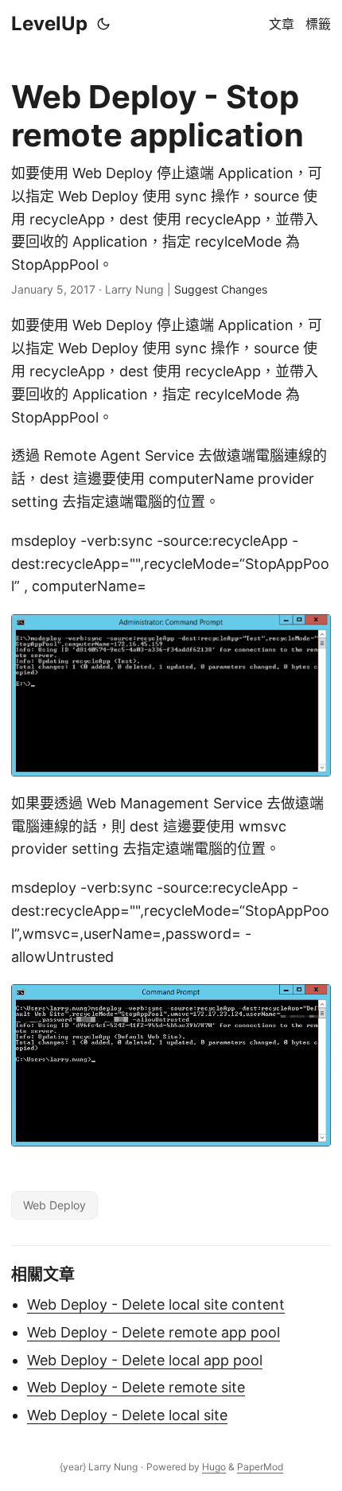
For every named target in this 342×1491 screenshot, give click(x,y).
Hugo (214, 1467)
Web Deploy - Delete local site (127, 1415)
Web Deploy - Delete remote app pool (153, 1332)
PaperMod (260, 1467)
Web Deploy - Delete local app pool (144, 1360)
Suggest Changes (220, 289)
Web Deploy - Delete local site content (156, 1304)
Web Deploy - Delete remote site (136, 1387)
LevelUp (49, 23)
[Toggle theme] (103, 24)
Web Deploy (54, 1205)
